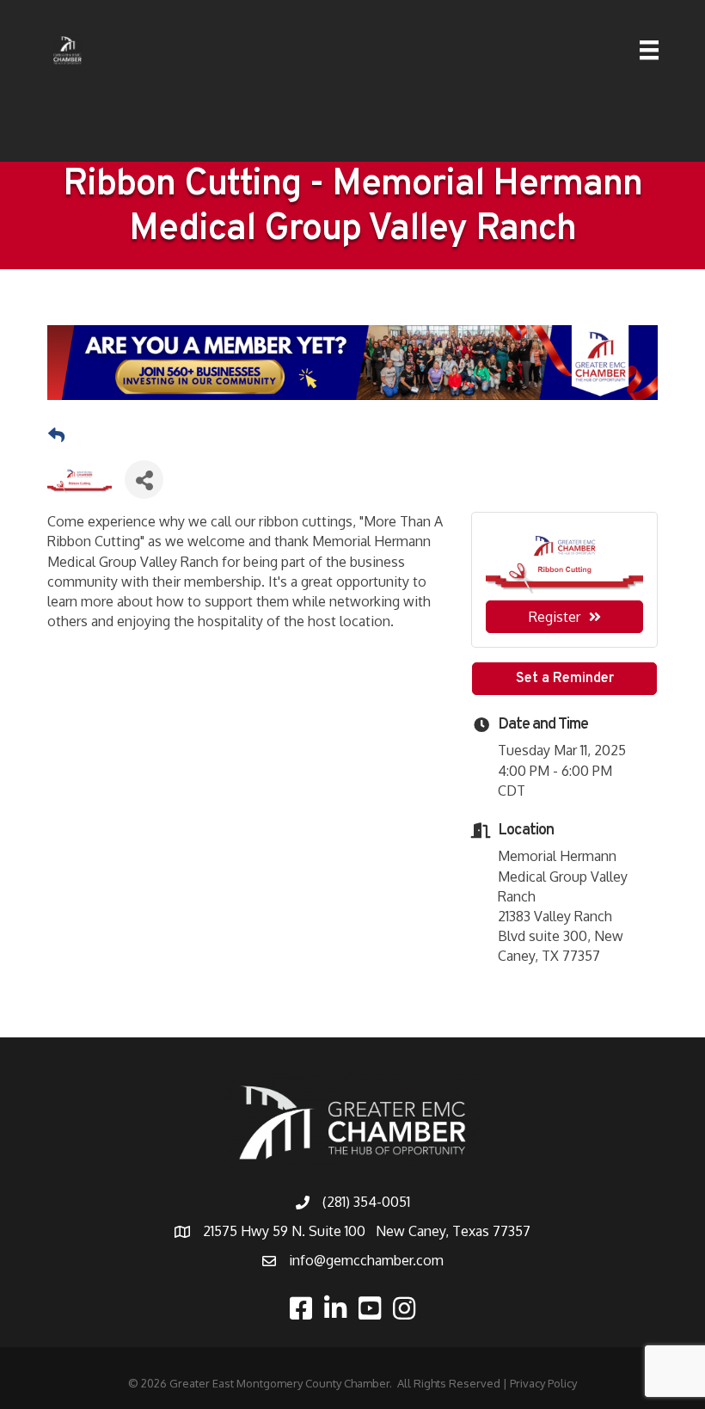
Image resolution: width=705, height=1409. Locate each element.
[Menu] (649, 49)
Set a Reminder (565, 678)
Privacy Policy (543, 1383)
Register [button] (554, 616)
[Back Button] (56, 435)
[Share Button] (144, 479)
